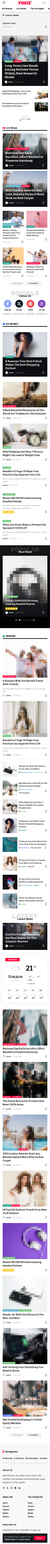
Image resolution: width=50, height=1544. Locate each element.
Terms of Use (24, 1539)
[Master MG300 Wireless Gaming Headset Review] (25, 1241)
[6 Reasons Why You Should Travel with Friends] (36, 255)
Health (9, 61)
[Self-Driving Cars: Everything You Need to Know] (25, 1346)
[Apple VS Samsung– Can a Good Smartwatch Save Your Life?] (41, 94)
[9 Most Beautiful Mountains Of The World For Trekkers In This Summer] (25, 394)
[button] (39, 1538)
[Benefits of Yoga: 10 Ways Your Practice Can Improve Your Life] (25, 719)
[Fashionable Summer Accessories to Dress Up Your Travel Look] (13, 255)
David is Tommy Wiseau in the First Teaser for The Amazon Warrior (22, 938)
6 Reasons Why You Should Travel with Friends (35, 269)
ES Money (25, 848)
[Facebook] (8, 307)
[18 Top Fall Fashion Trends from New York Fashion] (10, 863)
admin (10, 82)
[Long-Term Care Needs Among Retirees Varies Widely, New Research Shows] (25, 49)
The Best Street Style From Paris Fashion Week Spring (35, 232)
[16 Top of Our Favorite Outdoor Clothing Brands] (10, 882)
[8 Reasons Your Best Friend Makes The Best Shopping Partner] (25, 344)
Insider (7, 226)
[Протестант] (25, 3)
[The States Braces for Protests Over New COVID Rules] (41, 106)
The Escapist (12, 148)
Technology (9, 494)
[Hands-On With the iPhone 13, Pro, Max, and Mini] (10, 769)
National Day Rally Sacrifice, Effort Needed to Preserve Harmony (24, 156)
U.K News (24, 148)
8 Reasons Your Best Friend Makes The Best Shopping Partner (23, 365)
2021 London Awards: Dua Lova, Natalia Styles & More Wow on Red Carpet (24, 194)
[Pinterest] (30, 307)
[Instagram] (41, 307)
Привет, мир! (9, 23)
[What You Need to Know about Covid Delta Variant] (10, 901)
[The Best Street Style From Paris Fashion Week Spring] (36, 219)
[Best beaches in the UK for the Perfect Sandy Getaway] (10, 788)
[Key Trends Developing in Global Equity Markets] (25, 1398)
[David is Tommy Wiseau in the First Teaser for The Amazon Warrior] (13, 219)
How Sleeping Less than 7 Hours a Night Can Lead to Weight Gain (31, 805)
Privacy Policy (10, 1539)
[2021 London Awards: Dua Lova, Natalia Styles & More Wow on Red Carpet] (25, 1132)
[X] (19, 307)
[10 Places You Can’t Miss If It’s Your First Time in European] (10, 844)
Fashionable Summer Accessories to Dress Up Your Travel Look (12, 269)
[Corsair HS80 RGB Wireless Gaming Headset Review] (25, 586)
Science (17, 61)
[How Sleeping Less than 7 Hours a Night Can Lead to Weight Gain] (25, 436)
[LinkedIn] (19, 1488)
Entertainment (13, 186)
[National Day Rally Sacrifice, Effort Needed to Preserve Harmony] (25, 1027)
